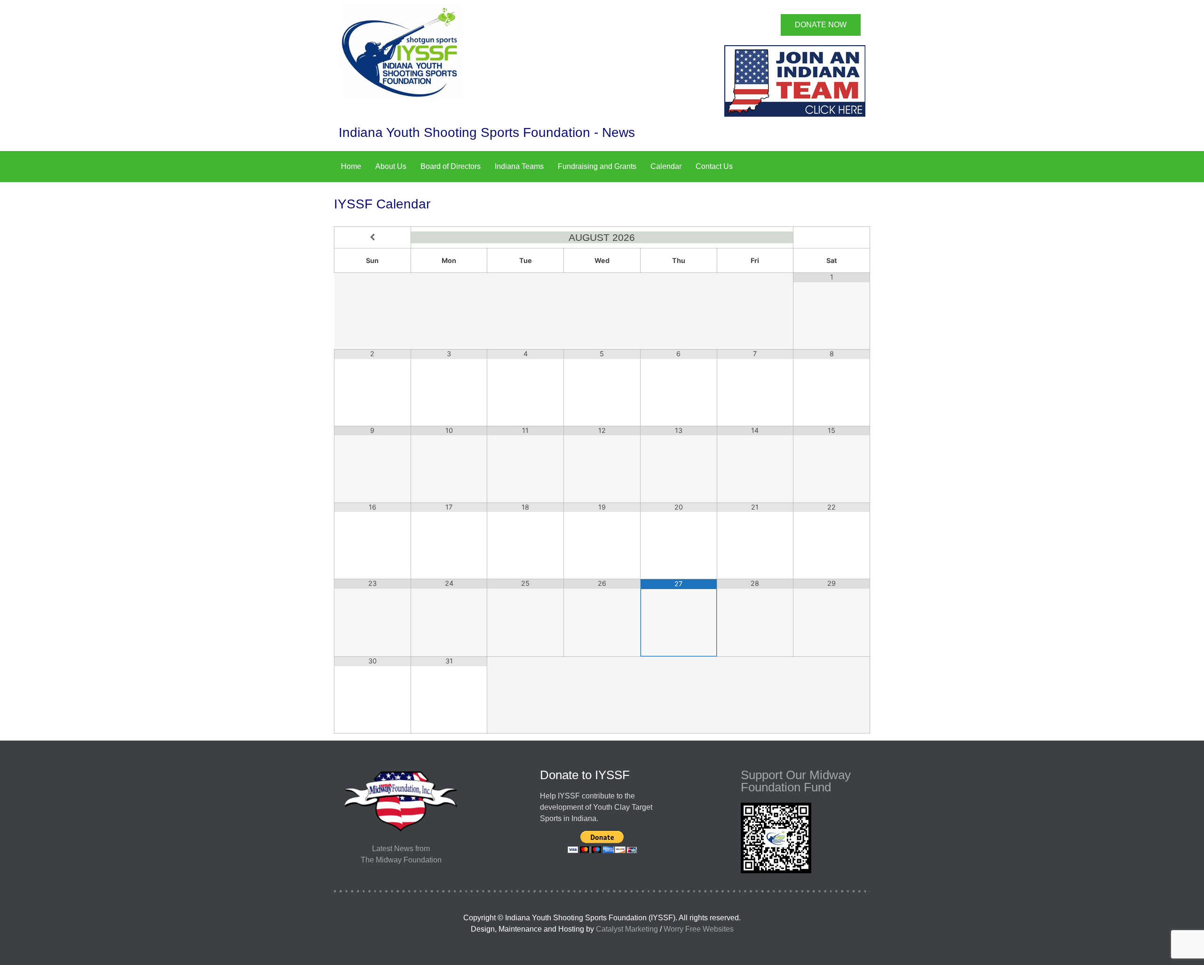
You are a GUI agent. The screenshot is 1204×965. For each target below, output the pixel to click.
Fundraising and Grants (597, 166)
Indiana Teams (519, 166)
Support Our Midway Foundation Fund (796, 781)
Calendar (665, 166)
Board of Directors (450, 166)
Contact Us (714, 166)
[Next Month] (831, 237)
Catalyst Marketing (627, 929)
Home (351, 166)
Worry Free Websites (699, 929)
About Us (390, 166)
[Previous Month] (372, 237)
